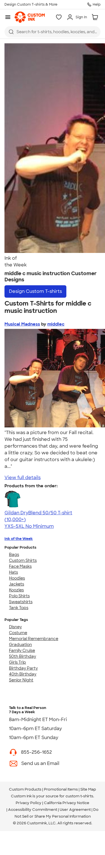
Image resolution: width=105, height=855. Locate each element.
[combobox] (52, 31)
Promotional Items (61, 789)
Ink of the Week (18, 538)
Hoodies (17, 578)
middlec (55, 324)
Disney (15, 626)
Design (35, 291)
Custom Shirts (23, 560)
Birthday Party (23, 668)
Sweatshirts (20, 601)
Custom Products (25, 789)
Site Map (88, 789)
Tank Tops (18, 607)
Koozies (16, 590)
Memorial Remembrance (33, 638)
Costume (18, 632)
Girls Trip (17, 662)
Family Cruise (22, 650)
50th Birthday (22, 656)
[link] (30, 17)
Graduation (20, 644)
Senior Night (21, 680)
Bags (14, 554)
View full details (22, 478)
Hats (13, 572)
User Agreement (75, 809)
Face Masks (20, 566)
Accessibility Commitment (32, 809)
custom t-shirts (79, 796)
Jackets (16, 584)
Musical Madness (22, 324)
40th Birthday (22, 674)
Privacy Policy (28, 802)
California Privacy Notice (66, 802)
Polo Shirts (19, 595)
